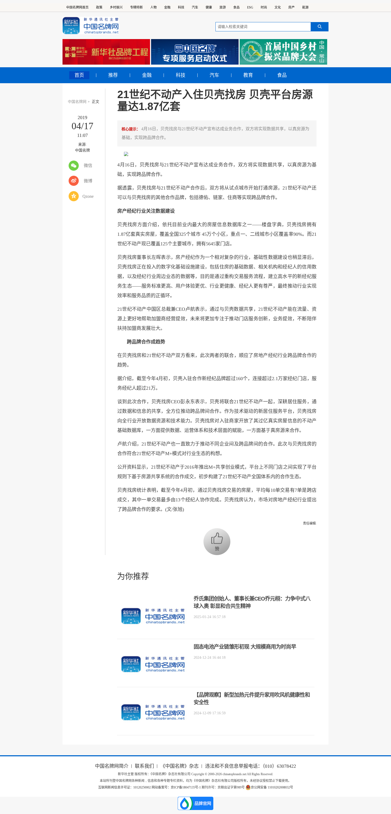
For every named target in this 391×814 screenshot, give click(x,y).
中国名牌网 (77, 102)
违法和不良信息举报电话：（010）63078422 (250, 766)
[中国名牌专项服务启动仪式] (195, 52)
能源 (305, 7)
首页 (79, 75)
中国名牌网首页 (77, 7)
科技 (181, 7)
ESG (250, 7)
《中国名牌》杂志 (179, 766)
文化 (277, 7)
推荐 (113, 75)
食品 (236, 7)
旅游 (222, 7)
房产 (291, 7)
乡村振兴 (116, 7)
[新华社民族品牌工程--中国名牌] (106, 52)
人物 (153, 7)
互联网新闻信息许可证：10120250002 (125, 787)
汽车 (195, 7)
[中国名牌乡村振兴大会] (283, 52)
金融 (167, 7)
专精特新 (136, 7)
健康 (209, 7)
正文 (95, 102)
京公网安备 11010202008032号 (272, 787)
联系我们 (144, 766)
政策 (99, 7)
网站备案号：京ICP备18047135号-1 (176, 787)
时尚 (264, 7)
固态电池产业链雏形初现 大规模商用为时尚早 (245, 647)
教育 (248, 75)
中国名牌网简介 (111, 766)
